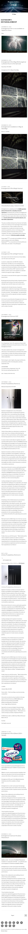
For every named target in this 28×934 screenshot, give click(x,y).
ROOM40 (21, 563)
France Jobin (4, 238)
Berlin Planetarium (20, 860)
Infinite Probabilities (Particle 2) (11, 555)
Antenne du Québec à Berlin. (17, 863)
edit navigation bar (7, 560)
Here (2, 33)
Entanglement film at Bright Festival (12, 254)
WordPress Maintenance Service (18, 929)
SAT (16, 861)
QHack (2, 772)
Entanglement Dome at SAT (9, 316)
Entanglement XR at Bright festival (11, 188)
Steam (18, 781)
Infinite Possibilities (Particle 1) (10, 383)
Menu (14, 14)
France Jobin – (14, 2)
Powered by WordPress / (6, 929)
